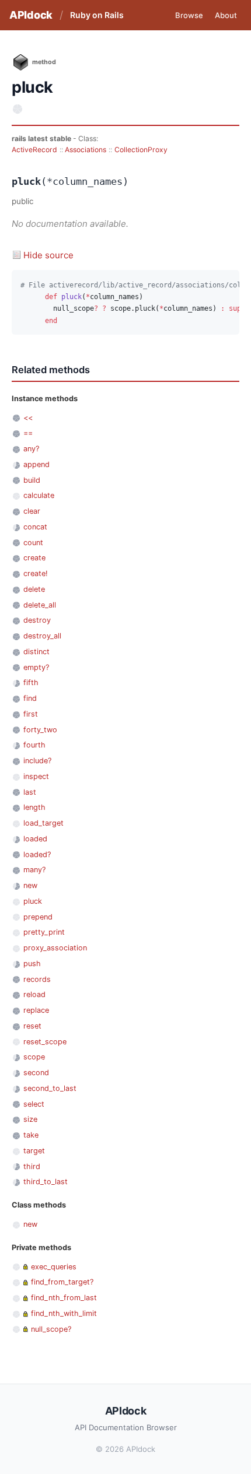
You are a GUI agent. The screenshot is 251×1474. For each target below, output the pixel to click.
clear (31, 511)
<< (28, 417)
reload (34, 994)
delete (34, 589)
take (31, 1135)
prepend (38, 917)
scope (34, 1056)
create (34, 557)
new (30, 885)
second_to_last (49, 1088)
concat (35, 526)
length (34, 807)
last (29, 792)
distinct (36, 651)
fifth (31, 682)
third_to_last (45, 1181)
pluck (32, 901)
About (226, 15)
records (37, 979)
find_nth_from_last (64, 1297)
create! (35, 573)
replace (36, 1010)
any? (31, 448)
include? (37, 760)
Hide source (48, 255)
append (36, 464)
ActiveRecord (34, 149)
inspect (36, 776)
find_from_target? (62, 1282)
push (32, 963)
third (31, 1166)
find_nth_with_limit (64, 1313)
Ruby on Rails (97, 15)
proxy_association (55, 947)
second (36, 1072)
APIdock (31, 15)
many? (34, 869)
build (31, 480)
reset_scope (45, 1041)
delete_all (39, 605)
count (33, 542)
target (34, 1150)
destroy (37, 620)
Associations (85, 149)
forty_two (40, 729)
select (33, 1104)
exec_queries (53, 1266)
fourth (34, 744)
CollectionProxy (141, 149)
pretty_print (44, 932)
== (28, 433)
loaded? (37, 854)
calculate (38, 495)
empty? (36, 667)
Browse (189, 15)
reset (32, 1026)
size (30, 1119)
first (30, 714)
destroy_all (42, 635)
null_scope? (51, 1329)
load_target (43, 823)
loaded (35, 838)
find (30, 698)
